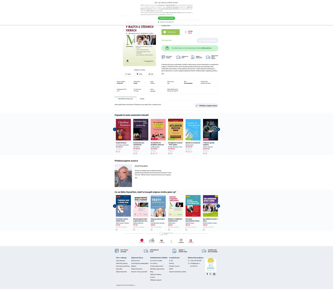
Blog (151, 272)
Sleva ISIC (119, 269)
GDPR (171, 269)
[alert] (166, 12)
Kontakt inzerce (174, 266)
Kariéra (171, 263)
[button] (166, 22)
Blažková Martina (138, 223)
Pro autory (153, 263)
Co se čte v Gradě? (156, 261)
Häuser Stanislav (208, 147)
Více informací (169, 14)
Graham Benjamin (173, 147)
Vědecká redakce (155, 274)
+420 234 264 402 (195, 261)
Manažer (152, 91)
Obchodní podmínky (122, 266)
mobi (140, 74)
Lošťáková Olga (155, 147)
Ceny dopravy (120, 261)
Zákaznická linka (121, 272)
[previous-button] (115, 129)
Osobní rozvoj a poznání (139, 272)
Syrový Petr (125, 145)
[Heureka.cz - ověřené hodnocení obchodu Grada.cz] (211, 265)
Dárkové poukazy (121, 263)
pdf (152, 74)
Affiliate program (155, 280)
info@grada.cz (195, 263)
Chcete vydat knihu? (156, 266)
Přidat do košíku (209, 40)
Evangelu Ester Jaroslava (158, 223)
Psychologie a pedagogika (139, 263)
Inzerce (152, 277)
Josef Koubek (141, 165)
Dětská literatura (136, 269)
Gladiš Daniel (189, 145)
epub (129, 74)
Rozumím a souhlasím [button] (166, 18)
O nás (171, 261)
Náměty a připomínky (157, 269)
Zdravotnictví (135, 261)
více (162, 73)
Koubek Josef (165, 25)
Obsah (142, 99)
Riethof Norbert (207, 223)
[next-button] (218, 129)
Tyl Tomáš (119, 145)
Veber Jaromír (120, 223)
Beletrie (133, 266)
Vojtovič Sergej (190, 223)
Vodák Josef (171, 223)
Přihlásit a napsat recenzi (208, 106)
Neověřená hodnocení (125, 99)
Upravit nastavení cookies (177, 272)
